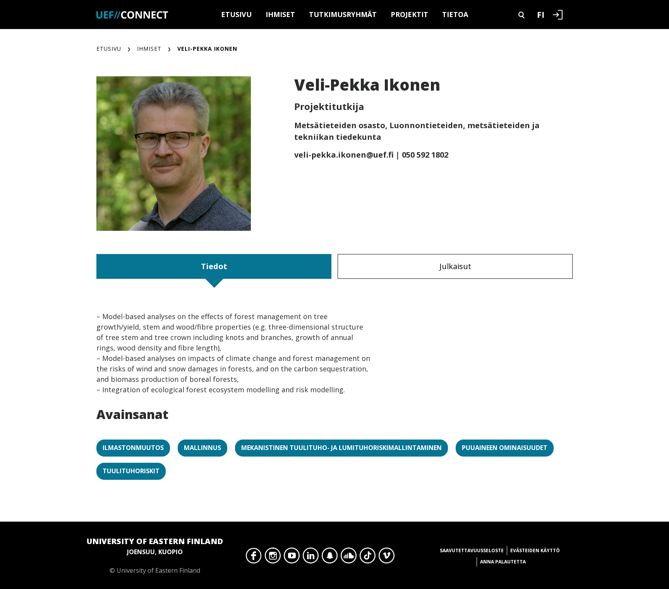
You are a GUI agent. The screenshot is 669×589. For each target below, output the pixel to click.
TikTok (368, 558)
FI (540, 14)
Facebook (254, 558)
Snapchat (330, 558)
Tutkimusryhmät (343, 14)
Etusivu (236, 14)
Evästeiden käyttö (535, 550)
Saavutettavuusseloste (472, 550)
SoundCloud (349, 558)
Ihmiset (280, 14)
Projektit (409, 14)
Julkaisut (455, 266)
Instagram (273, 558)
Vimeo (387, 558)
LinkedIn (311, 558)
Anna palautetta (503, 561)
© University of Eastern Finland (155, 555)
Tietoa (455, 14)
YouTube (292, 558)
